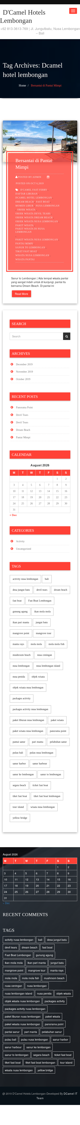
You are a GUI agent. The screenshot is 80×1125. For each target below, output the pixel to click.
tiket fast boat (26, 251)
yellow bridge (20, 817)
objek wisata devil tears (33, 213)
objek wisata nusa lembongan (36, 221)
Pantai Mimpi (23, 437)
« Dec (13, 515)
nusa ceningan (44, 655)
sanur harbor (19, 763)
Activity (20, 541)
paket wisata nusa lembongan (36, 239)
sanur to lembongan (30, 247)
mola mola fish (56, 644)
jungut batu (42, 622)
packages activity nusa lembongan (30, 709)
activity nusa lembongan (25, 579)
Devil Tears (22, 415)
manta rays (18, 644)
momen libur (24, 205)
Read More (21, 294)
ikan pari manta (21, 622)
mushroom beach (22, 655)
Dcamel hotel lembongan (33, 197)
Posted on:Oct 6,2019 (30, 183)
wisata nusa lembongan (32, 255)
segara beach (19, 785)
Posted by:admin (29, 177)
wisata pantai (25, 259)
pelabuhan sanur (58, 741)
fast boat (43, 202)
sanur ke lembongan (23, 774)
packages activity (22, 698)
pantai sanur (19, 741)
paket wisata (24, 225)
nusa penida (19, 676)
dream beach (24, 202)
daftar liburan (26, 193)
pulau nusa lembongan (41, 752)
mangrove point (21, 633)
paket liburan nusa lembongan (28, 720)
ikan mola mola (42, 611)
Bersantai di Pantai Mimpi (46, 85)
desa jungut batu (21, 589)
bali (47, 579)
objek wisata (26, 209)
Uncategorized (23, 548)
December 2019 (24, 364)
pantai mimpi (24, 243)
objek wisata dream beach (34, 217)
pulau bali (18, 752)
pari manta (37, 741)
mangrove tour (43, 633)
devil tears (41, 589)
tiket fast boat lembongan (47, 796)
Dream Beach (23, 430)
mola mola (36, 644)
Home (22, 85)
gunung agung (20, 611)
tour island (18, 807)
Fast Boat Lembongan (39, 600)
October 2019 (23, 379)
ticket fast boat (40, 785)
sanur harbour (40, 763)
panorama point (58, 731)
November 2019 (24, 371)
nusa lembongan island (48, 665)
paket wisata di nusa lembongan (30, 230)
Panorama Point (24, 407)
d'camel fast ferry (33, 190)
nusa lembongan (48, 205)
